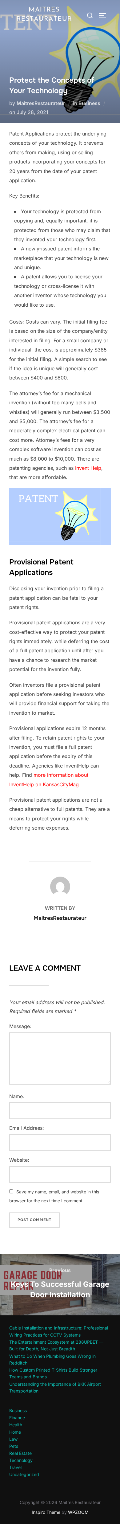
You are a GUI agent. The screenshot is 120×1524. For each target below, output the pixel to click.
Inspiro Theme (46, 1512)
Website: (19, 1160)
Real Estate (20, 1453)
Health (15, 1424)
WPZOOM (78, 1512)
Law (13, 1439)
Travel (15, 1467)
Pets (13, 1446)
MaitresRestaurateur (41, 103)
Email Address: (26, 1128)
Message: (20, 1026)
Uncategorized (24, 1474)
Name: (16, 1096)
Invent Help (88, 468)
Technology (21, 1460)
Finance (17, 1417)
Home (15, 1432)
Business (89, 103)
